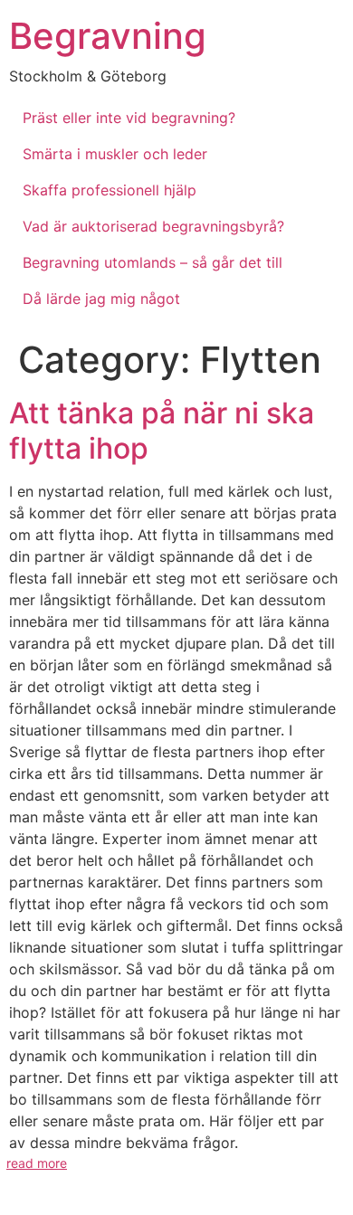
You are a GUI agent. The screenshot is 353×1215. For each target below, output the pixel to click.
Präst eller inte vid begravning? (129, 118)
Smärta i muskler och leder (115, 154)
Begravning (107, 36)
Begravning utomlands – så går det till (152, 262)
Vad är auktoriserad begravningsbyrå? (153, 226)
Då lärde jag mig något (101, 299)
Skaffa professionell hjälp (109, 190)
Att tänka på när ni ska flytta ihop (161, 430)
